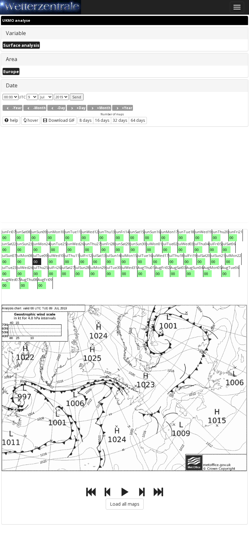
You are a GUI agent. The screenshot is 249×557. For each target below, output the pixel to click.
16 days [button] (102, 120)
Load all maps (124, 504)
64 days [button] (138, 120)
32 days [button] (120, 120)
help (13, 120)
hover (33, 120)
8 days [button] (85, 120)
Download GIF (61, 120)
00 (4, 237)
